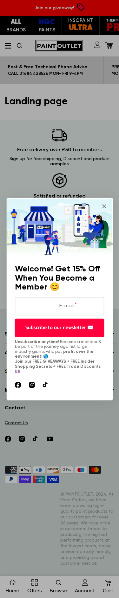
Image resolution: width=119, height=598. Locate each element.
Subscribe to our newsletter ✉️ (59, 327)
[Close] (104, 206)
